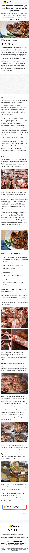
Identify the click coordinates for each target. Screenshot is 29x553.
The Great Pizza (9, 544)
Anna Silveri (7, 40)
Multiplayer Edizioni (18, 544)
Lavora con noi (14, 536)
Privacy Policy (17, 534)
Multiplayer (4, 543)
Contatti (23, 534)
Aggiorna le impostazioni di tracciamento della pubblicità (14, 537)
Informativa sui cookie (8, 534)
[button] (2, 44)
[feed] (9, 530)
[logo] (7, 2)
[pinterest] (17, 530)
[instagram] (20, 530)
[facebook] (14, 530)
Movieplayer (11, 543)
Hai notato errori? (24, 513)
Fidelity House (23, 543)
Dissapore (12, 19)
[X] (12, 530)
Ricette (17, 19)
